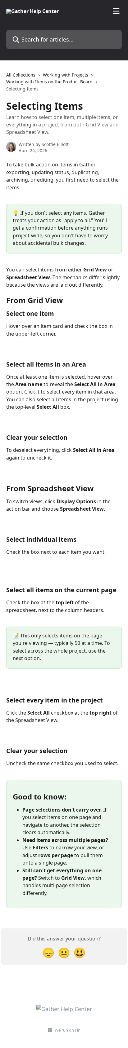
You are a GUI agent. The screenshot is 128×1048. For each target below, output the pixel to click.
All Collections (20, 75)
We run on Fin (67, 1030)
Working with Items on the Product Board (49, 82)
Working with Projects (65, 75)
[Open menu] (116, 11)
